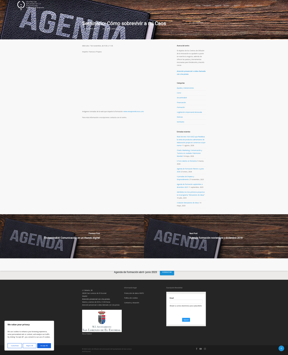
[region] (29, 335)
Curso (179, 93)
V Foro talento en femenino (187, 161)
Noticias (180, 117)
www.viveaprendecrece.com (133, 111)
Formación (106, 29)
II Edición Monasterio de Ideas (188, 203)
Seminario (115, 29)
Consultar (167, 272)
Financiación (181, 102)
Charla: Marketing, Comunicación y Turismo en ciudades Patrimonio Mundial (189, 153)
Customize (15, 346)
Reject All (29, 346)
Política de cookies (131, 298)
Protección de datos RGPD (134, 293)
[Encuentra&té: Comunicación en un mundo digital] (72, 236)
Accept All (44, 346)
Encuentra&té (182, 98)
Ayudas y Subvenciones (185, 88)
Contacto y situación (131, 303)
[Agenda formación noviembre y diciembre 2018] (216, 236)
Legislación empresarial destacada (189, 112)
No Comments (197, 22)
